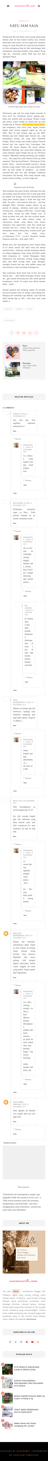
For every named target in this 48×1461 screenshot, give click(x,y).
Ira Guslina (18, 503)
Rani (15, 801)
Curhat (29, 309)
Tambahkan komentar (9, 1143)
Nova (15, 1291)
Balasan (18, 439)
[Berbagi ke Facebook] (12, 333)
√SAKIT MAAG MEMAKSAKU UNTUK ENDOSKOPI (26, 1410)
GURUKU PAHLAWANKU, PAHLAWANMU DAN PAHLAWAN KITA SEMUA (28, 1383)
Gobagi (16, 414)
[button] (8, 6)
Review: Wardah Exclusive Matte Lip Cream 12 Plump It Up (29, 1397)
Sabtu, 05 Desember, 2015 (28, 542)
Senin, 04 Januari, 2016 (29, 612)
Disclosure (31, 1319)
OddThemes (23, 1451)
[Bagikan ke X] (18, 333)
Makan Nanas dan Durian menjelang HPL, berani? (25, 1424)
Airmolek (19, 309)
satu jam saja (9, 320)
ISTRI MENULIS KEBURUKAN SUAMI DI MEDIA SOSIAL (26, 1368)
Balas (14, 431)
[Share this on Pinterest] (24, 333)
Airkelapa (24, 21)
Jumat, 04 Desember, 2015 (28, 449)
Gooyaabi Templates (26, 1455)
